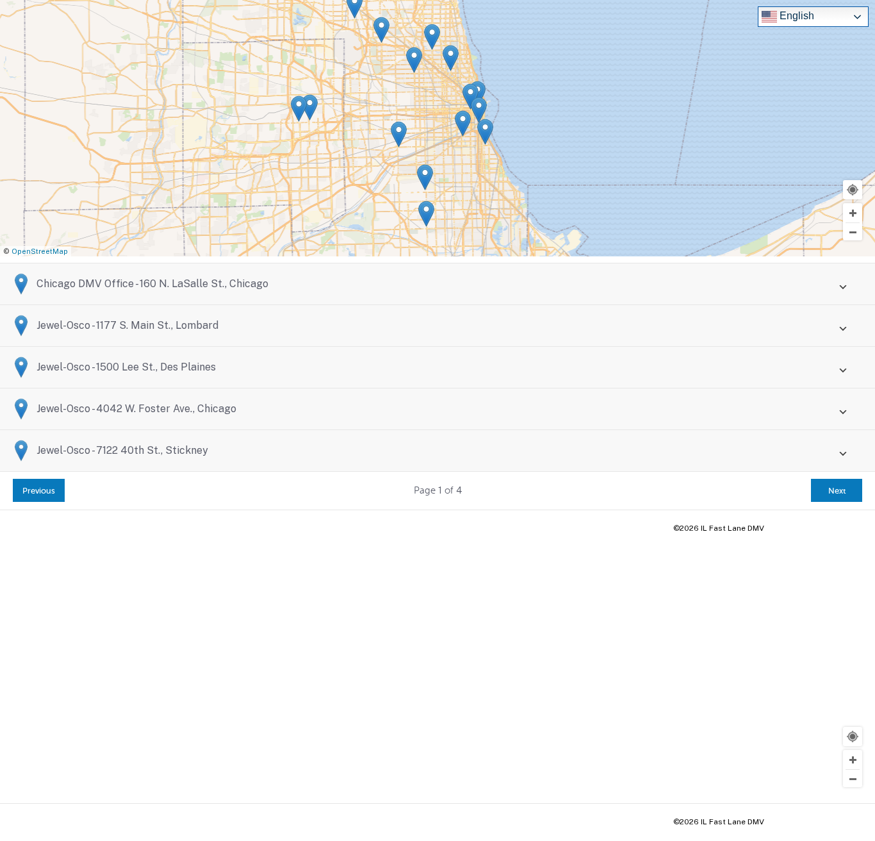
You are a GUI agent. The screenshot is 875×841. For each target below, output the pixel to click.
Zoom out (852, 232)
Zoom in (852, 212)
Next (837, 490)
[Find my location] (852, 189)
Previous (38, 490)
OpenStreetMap (40, 251)
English (795, 15)
